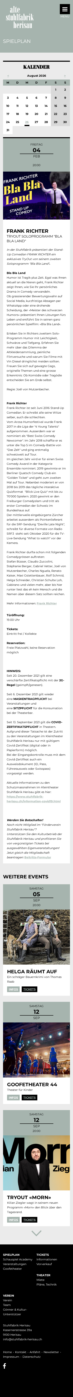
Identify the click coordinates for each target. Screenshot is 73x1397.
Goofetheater (12, 1269)
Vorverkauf (44, 1264)
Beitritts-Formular (37, 857)
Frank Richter (47, 603)
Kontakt (20, 1352)
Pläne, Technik (46, 1284)
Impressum (11, 1357)
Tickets (29, 989)
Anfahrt (35, 1352)
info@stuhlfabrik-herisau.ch (22, 1339)
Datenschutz (32, 1357)
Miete (40, 1280)
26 (27, 122)
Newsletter (51, 1352)
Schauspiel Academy (17, 1259)
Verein (8, 1295)
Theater (43, 1275)
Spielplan (11, 1255)
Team (7, 1305)
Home (7, 1352)
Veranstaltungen (14, 1264)
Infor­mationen (46, 1259)
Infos (13, 989)
